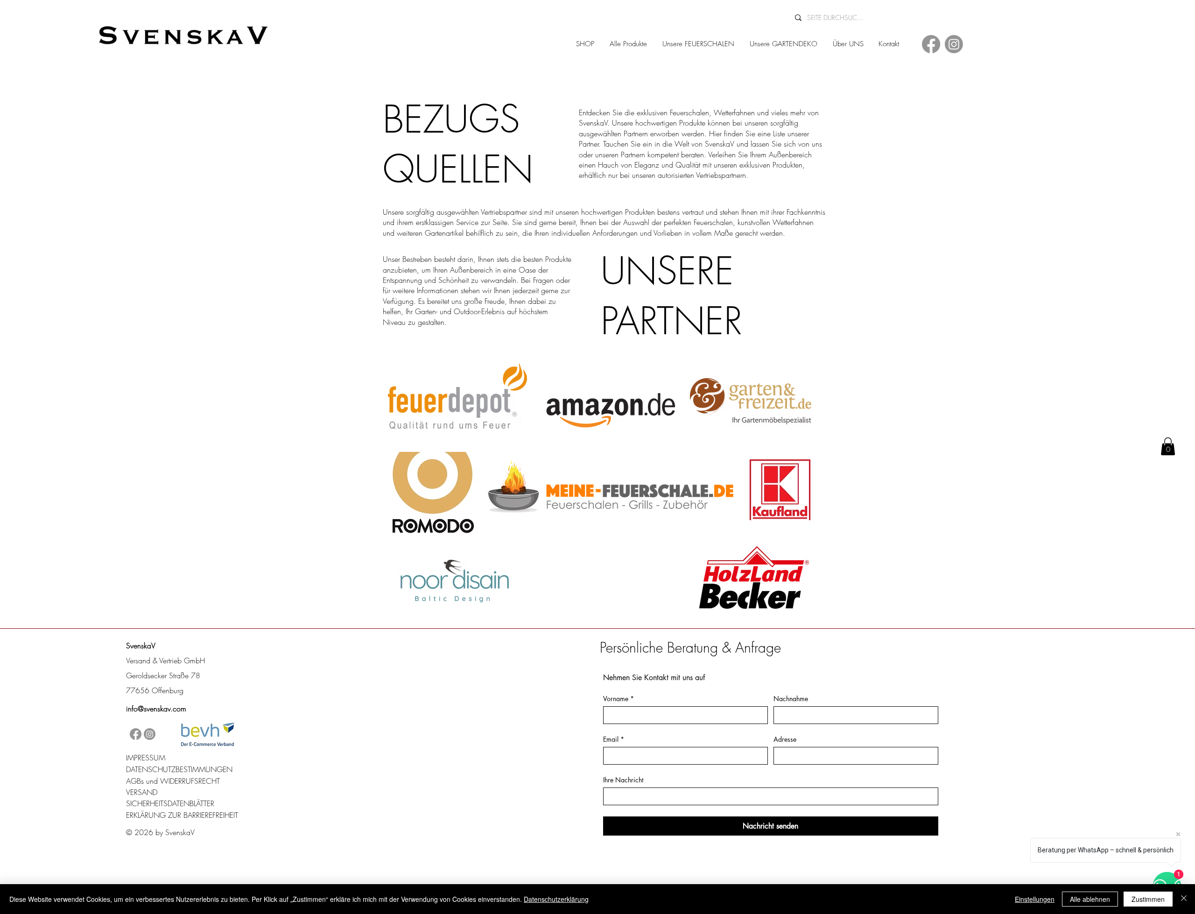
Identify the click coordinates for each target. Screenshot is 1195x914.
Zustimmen (1148, 899)
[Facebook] (931, 44)
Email (613, 739)
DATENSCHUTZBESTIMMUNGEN (179, 769)
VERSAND (141, 792)
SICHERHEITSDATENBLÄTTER (170, 803)
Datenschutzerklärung (556, 899)
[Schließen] (1183, 899)
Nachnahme (790, 699)
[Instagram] (954, 44)
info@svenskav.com (156, 708)
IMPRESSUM (145, 757)
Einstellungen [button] (1034, 899)
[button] (1167, 446)
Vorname (618, 699)
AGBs (135, 781)
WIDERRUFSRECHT (190, 781)
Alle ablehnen (1090, 899)
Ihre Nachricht (623, 780)
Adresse (784, 739)
